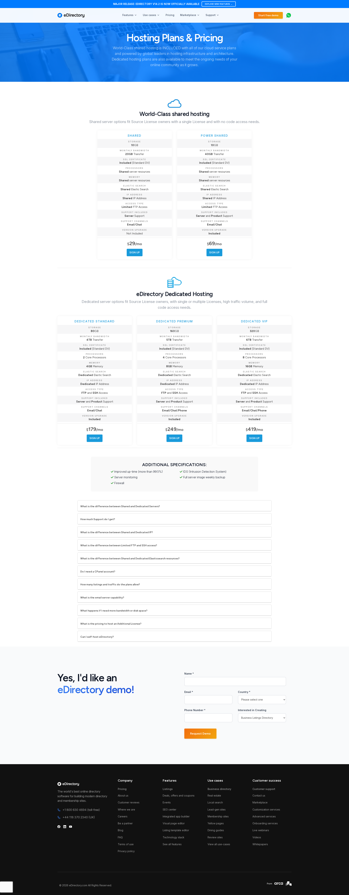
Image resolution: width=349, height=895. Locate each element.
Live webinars (260, 830)
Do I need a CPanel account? (97, 571)
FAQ (120, 837)
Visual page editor (174, 823)
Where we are (126, 809)
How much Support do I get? (97, 519)
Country (244, 691)
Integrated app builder (176, 816)
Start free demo (268, 15)
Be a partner (125, 823)
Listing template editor (176, 830)
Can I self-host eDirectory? (97, 636)
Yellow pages (216, 823)
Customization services (266, 809)
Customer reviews (128, 802)
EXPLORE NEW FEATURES (218, 4)
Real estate (214, 795)
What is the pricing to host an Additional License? (110, 623)
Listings (168, 789)
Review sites (215, 837)
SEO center (169, 809)
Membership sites (218, 816)
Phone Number (194, 710)
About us (123, 795)
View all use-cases (219, 844)
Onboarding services (265, 823)
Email (188, 691)
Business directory (219, 789)
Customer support (263, 789)
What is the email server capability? (102, 597)
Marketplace (260, 802)
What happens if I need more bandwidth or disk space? (113, 610)
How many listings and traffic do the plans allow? (110, 584)
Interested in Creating (252, 710)
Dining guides (216, 830)
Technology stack (173, 837)
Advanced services (264, 816)
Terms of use (126, 844)
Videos (256, 837)
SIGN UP (134, 252)
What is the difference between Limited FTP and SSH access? (118, 545)
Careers (122, 816)
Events (167, 802)
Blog (120, 830)
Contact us (258, 795)
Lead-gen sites (217, 809)
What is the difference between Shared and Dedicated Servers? (120, 506)
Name (189, 673)
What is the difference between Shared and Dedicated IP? (116, 532)
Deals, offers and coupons (178, 795)
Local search (215, 802)
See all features (172, 844)
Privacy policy (126, 851)
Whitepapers (260, 844)
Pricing (122, 789)
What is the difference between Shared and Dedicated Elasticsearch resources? (130, 558)
